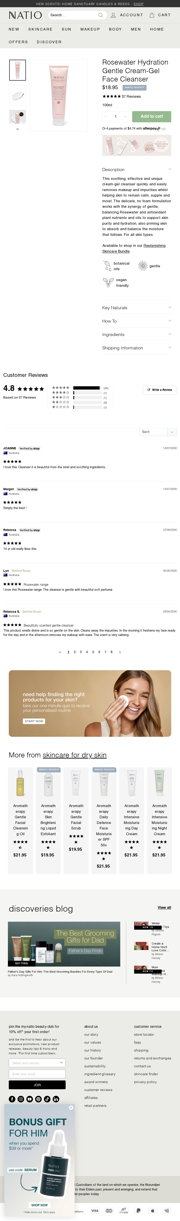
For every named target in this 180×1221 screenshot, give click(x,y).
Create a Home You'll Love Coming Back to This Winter (160, 947)
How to (148, 927)
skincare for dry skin (75, 754)
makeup (90, 29)
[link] (39, 1160)
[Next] (17, 128)
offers (18, 42)
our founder (93, 1058)
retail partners (95, 1105)
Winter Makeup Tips (160, 925)
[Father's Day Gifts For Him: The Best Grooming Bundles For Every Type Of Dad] (64, 944)
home (157, 29)
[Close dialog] (71, 1107)
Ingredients (113, 334)
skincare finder (146, 1074)
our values (92, 1042)
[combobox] (77, 15)
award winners (96, 1081)
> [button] (120, 652)
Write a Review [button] (162, 390)
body (115, 29)
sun (67, 29)
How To (109, 321)
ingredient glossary (99, 1074)
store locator (144, 1034)
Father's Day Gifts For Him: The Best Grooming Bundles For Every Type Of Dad (60, 971)
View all (164, 908)
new (14, 29)
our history (92, 1050)
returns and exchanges (152, 1058)
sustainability (95, 1066)
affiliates (91, 1097)
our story (91, 1034)
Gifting (21, 963)
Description (113, 169)
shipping (141, 1050)
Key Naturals (114, 307)
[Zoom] (58, 96)
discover (49, 42)
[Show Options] (61, 1063)
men (136, 29)
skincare (40, 29)
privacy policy (145, 1081)
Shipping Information (122, 347)
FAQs (137, 1042)
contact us (142, 1066)
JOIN (37, 1085)
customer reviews (98, 1089)
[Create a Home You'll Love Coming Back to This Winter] (141, 946)
